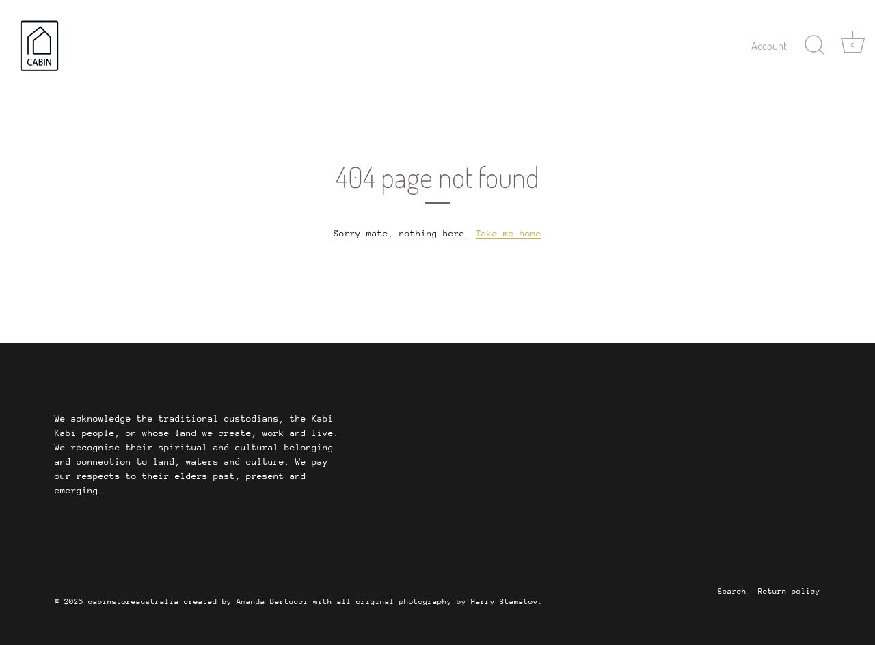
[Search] (814, 45)
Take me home (508, 233)
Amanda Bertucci (272, 601)
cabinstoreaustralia (133, 601)
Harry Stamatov (504, 601)
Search (732, 591)
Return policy (789, 591)
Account (769, 45)
